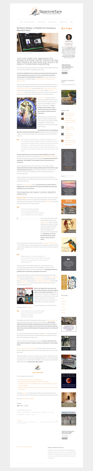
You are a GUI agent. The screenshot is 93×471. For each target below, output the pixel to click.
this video (24, 393)
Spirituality (28, 410)
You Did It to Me (27, 184)
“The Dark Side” (39, 279)
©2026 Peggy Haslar (21, 446)
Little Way (38, 90)
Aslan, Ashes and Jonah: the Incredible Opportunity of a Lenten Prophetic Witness (27, 422)
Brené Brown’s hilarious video (48, 156)
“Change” (29, 307)
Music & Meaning (20, 414)
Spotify (33, 414)
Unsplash (31, 398)
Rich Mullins (49, 201)
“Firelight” (23, 281)
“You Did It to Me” (24, 282)
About (71, 22)
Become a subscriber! (26, 348)
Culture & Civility (52, 22)
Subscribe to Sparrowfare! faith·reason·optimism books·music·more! (68, 432)
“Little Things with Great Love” (43, 281)
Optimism (63, 309)
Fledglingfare (63, 22)
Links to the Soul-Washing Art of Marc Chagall (70, 129)
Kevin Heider (43, 412)
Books (23, 410)
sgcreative (24, 398)
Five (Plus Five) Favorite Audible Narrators (69, 135)
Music (52, 412)
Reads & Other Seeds (29, 22)
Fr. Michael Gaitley (36, 412)
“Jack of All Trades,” (38, 277)
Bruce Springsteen (26, 412)
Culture (63, 304)
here (45, 333)
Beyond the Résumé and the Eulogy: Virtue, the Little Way (34, 381)
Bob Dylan (19, 412)
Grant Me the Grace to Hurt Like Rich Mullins (30, 379)
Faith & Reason (41, 22)
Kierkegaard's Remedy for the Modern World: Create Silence (70, 142)
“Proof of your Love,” (51, 320)
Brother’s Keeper (21, 197)
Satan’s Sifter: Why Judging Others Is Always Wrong (49, 421)
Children (63, 312)
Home (21, 22)
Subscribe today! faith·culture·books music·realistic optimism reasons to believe (67, 66)
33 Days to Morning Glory (49, 88)
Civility (63, 306)
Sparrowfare (29, 446)
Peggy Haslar (28, 53)
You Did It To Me (42, 98)
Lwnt (49, 412)
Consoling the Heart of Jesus (24, 88)
